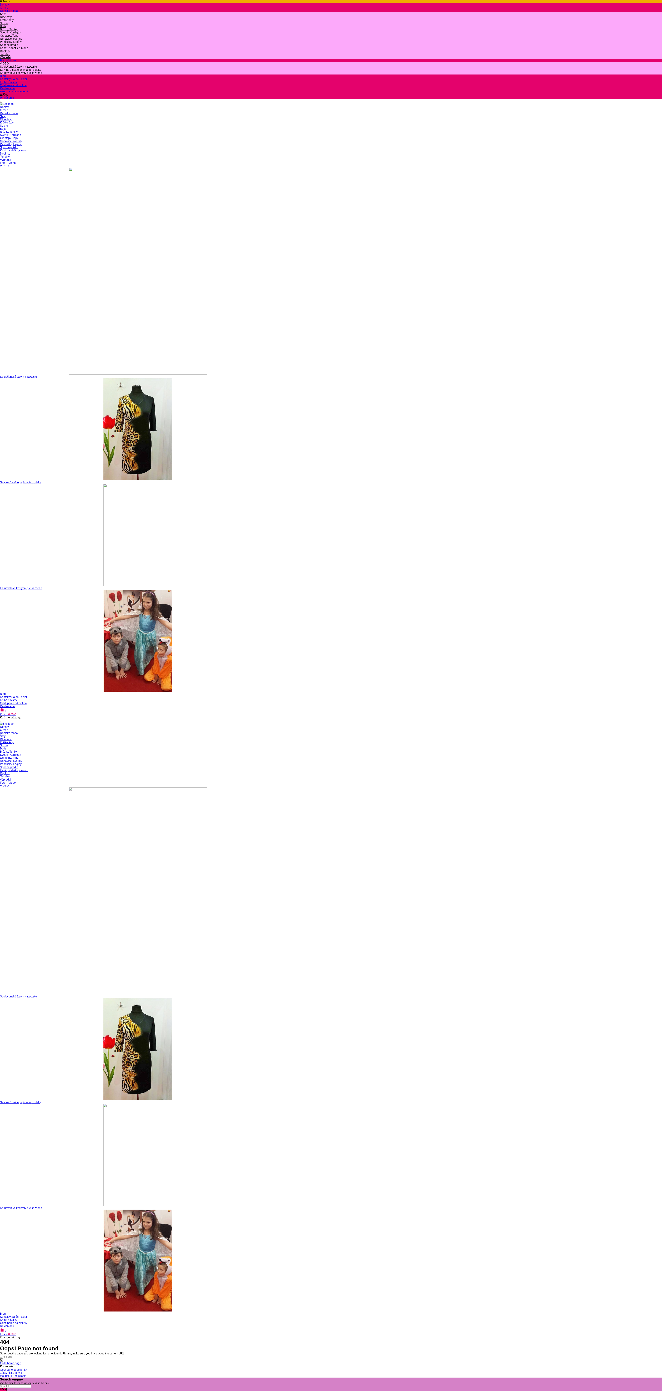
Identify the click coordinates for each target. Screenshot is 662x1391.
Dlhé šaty (6, 17)
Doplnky (5, 51)
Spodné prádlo (9, 44)
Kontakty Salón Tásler (13, 79)
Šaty (3, 13)
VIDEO (4, 63)
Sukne (4, 23)
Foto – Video (8, 60)
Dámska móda (9, 10)
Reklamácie (7, 88)
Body (3, 26)
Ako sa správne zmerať (14, 91)
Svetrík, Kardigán (10, 32)
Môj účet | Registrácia (13, 1375)
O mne (4, 7)
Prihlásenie (7, 97)
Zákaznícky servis (11, 1372)
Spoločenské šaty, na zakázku (18, 66)
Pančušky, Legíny (11, 41)
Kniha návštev (8, 82)
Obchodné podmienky (13, 1369)
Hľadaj (3, 1389)
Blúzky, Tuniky (9, 29)
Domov (4, 4)
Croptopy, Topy (9, 35)
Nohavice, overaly (11, 38)
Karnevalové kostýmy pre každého (21, 72)
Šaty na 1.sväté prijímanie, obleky (20, 69)
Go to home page (10, 1363)
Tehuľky (5, 54)
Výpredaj (5, 57)
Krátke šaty (7, 20)
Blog (3, 75)
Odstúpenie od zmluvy (13, 85)
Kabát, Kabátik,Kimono (14, 48)
